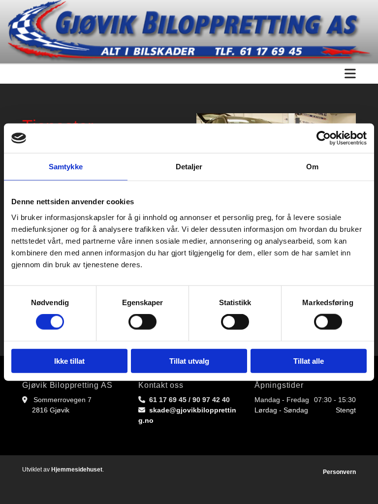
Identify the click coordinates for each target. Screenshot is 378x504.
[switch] (142, 322)
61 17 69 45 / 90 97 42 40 (189, 400)
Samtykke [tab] (66, 166)
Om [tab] (312, 166)
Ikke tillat (69, 360)
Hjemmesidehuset (76, 469)
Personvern (339, 472)
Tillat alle (308, 360)
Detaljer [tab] (189, 166)
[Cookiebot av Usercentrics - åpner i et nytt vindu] (324, 138)
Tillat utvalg (189, 360)
